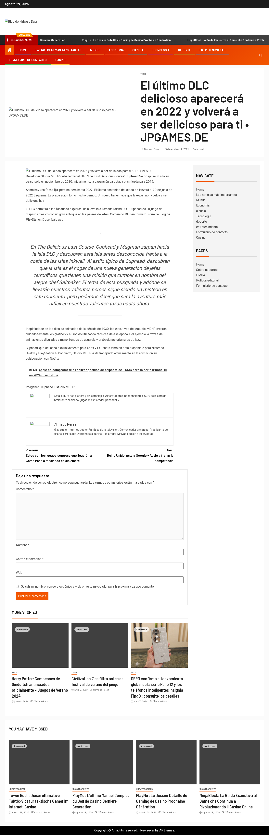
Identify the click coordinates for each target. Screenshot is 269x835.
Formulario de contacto (28, 60)
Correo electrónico (30, 559)
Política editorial (207, 280)
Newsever (147, 830)
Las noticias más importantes (58, 50)
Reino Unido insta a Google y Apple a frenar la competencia (140, 455)
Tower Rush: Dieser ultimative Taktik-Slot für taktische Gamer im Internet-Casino (39, 801)
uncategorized (17, 789)
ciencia (137, 50)
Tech (143, 74)
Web (19, 573)
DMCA (200, 275)
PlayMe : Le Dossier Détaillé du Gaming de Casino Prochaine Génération (111, 40)
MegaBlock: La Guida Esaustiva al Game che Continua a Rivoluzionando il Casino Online (228, 801)
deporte (184, 50)
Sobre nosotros (207, 270)
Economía (116, 50)
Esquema (40, 195)
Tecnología (160, 50)
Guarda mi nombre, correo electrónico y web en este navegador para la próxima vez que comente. (87, 586)
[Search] (260, 55)
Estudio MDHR (64, 387)
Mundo (95, 50)
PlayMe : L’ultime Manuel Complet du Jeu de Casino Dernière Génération (100, 801)
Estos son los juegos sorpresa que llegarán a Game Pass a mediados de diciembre (59, 455)
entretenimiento (212, 50)
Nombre (22, 545)
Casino (60, 60)
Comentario (25, 489)
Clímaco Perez (152, 149)
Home (23, 50)
